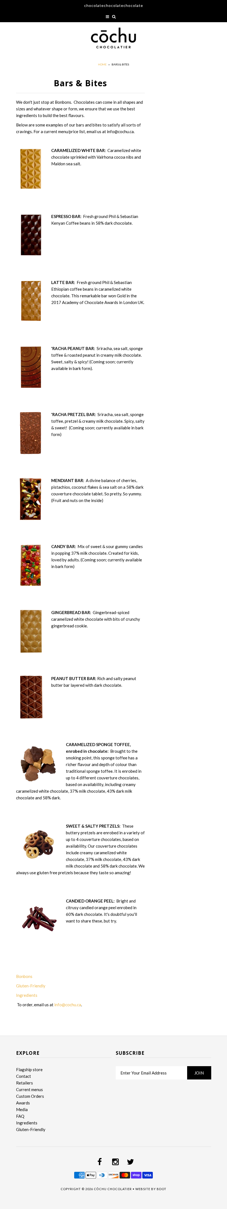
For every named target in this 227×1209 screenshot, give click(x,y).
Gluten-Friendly (30, 985)
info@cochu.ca (67, 1004)
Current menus (29, 1089)
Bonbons (24, 976)
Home (102, 64)
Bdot (161, 1189)
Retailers (24, 1082)
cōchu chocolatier (113, 1189)
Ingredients (27, 995)
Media (22, 1109)
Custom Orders (30, 1096)
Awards (23, 1102)
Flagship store (29, 1069)
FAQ (20, 1116)
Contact (23, 1076)
